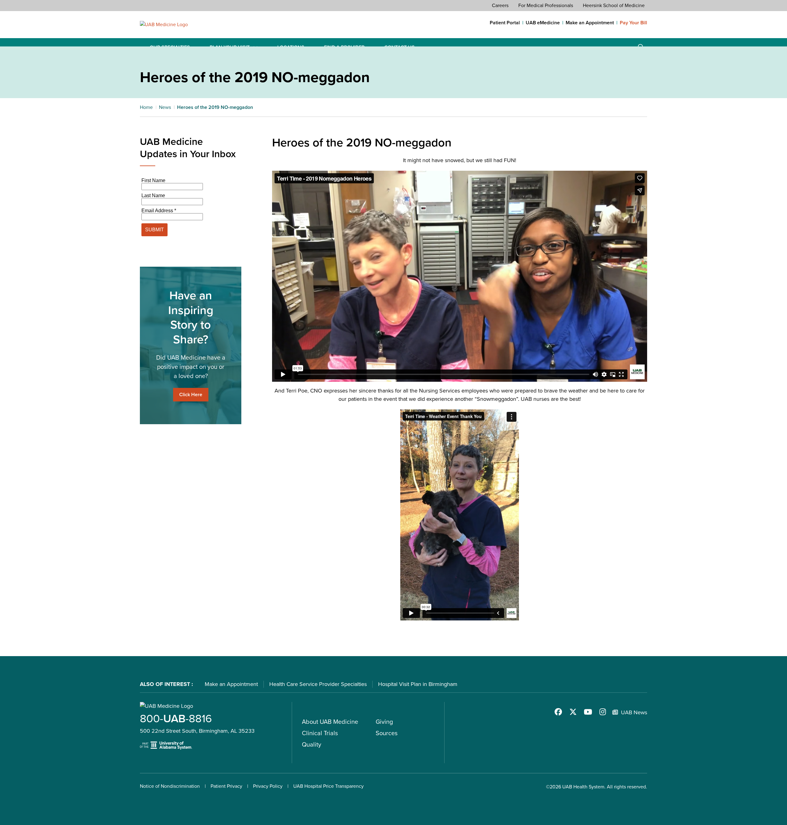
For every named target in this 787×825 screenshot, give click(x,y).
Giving (384, 721)
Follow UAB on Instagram (602, 712)
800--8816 (176, 718)
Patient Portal (505, 23)
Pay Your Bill (633, 23)
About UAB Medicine (330, 721)
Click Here (190, 394)
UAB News (634, 712)
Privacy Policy (268, 786)
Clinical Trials (320, 733)
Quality (311, 744)
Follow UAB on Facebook (558, 712)
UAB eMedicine (543, 23)
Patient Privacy (226, 786)
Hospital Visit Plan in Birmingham (417, 684)
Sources (386, 733)
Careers (500, 5)
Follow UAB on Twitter (573, 712)
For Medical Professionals (545, 5)
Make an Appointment (590, 23)
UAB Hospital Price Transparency (328, 786)
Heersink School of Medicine (614, 5)
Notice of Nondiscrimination (170, 786)
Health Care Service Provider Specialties (318, 684)
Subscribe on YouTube (588, 712)
